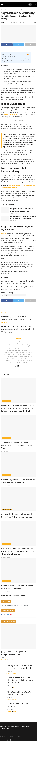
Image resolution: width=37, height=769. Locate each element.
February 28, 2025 (6, 485)
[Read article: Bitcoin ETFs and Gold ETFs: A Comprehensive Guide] (18, 636)
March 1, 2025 (14, 213)
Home (2, 9)
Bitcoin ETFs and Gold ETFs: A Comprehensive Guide (13, 653)
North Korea (22, 295)
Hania (5, 23)
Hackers (4, 234)
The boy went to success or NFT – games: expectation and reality (20, 666)
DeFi (15, 295)
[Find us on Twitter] (4, 615)
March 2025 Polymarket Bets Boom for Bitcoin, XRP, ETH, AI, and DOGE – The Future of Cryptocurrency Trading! (21, 209)
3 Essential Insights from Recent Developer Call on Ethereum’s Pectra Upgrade (23, 217)
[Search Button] (35, 4)
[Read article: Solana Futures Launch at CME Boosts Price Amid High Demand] (18, 570)
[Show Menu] (2, 4)
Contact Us (9, 726)
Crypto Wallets (7, 509)
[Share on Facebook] (7, 44)
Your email (3, 754)
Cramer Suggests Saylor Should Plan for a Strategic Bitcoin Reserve (18, 481)
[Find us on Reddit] (8, 615)
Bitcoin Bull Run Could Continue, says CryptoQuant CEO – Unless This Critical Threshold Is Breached (17, 551)
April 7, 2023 (12, 23)
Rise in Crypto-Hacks (8, 57)
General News (6, 401)
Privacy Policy (25, 726)
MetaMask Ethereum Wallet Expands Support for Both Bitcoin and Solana (17, 515)
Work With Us (16, 726)
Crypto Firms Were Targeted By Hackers (15, 61)
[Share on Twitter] (18, 44)
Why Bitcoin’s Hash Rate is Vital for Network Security (19, 693)
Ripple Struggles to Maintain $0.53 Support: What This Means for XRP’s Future (20, 680)
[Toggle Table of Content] (27, 54)
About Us (2, 726)
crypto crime (8, 295)
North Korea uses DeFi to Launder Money (15, 59)
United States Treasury (11, 114)
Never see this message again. (9, 764)
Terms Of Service (4, 728)
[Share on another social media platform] (30, 44)
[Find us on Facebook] (1, 615)
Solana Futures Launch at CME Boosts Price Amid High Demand (17, 587)
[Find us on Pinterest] (11, 615)
